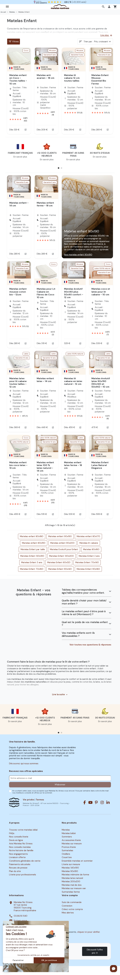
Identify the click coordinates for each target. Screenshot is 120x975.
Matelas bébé (69, 833)
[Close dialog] (65, 924)
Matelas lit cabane (88, 543)
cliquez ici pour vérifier (88, 932)
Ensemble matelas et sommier (77, 860)
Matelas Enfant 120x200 (61, 556)
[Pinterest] (96, 802)
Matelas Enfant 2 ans (89, 556)
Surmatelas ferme (71, 891)
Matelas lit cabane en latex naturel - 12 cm (73, 381)
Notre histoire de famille (21, 850)
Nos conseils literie (18, 836)
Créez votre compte (72, 909)
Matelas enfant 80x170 (88, 536)
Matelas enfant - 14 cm (19, 204)
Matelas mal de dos (72, 885)
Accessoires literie (71, 840)
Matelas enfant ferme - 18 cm (45, 204)
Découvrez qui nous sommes (23, 763)
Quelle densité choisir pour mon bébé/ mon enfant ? (84, 602)
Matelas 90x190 (70, 871)
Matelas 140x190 (70, 867)
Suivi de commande (72, 902)
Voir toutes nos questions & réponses (90, 644)
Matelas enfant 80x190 (33, 543)
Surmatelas (67, 850)
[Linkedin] (108, 802)
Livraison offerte (17, 857)
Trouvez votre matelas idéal (23, 829)
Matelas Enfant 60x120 (58, 562)
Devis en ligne (16, 840)
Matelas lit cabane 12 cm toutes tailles (72, 78)
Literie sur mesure (71, 864)
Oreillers (66, 854)
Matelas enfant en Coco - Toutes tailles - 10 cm (18, 79)
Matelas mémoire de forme (75, 874)
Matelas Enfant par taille (33, 549)
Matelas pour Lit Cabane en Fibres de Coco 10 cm (46, 293)
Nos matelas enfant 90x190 (78, 254)
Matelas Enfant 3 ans (31, 562)
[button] (104, 6)
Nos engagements (18, 854)
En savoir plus (20, 156)
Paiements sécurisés (19, 864)
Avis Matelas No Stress (20, 843)
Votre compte (70, 895)
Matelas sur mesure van (74, 888)
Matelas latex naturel (72, 878)
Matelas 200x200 (71, 881)
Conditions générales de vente (24, 860)
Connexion (67, 905)
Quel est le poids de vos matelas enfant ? (85, 624)
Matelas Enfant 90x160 (88, 569)
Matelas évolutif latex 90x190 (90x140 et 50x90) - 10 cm (100, 382)
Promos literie (69, 847)
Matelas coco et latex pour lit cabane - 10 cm (100, 291)
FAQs (11, 833)
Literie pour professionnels (22, 874)
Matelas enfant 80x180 (31, 536)
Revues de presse (18, 867)
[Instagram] (102, 802)
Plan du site (15, 871)
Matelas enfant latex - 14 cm (45, 380)
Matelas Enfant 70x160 (31, 569)
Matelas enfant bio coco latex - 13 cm (18, 465)
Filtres (13, 41)
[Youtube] (90, 802)
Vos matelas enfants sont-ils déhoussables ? (78, 634)
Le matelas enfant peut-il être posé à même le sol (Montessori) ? (84, 613)
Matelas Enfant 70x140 (87, 562)
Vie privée (28, 799)
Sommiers (67, 836)
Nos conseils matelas (20, 847)
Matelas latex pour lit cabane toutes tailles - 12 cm (18, 382)
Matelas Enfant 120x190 (32, 556)
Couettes (67, 857)
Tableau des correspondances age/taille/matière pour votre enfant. (83, 591)
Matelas (66, 829)
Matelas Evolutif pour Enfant (64, 549)
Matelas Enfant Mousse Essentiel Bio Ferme (100, 79)
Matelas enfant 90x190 (60, 536)
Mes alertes (68, 912)
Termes (40, 799)
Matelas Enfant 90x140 (60, 569)
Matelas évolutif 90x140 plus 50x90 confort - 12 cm (73, 293)
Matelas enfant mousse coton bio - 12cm (18, 291)
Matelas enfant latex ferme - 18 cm (73, 465)
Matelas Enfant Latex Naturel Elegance (100, 465)
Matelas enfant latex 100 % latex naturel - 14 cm (45, 466)
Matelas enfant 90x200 (62, 543)
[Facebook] (84, 802)
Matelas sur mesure (72, 843)
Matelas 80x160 (91, 549)
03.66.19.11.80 (20, 916)
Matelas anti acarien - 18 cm (45, 76)
